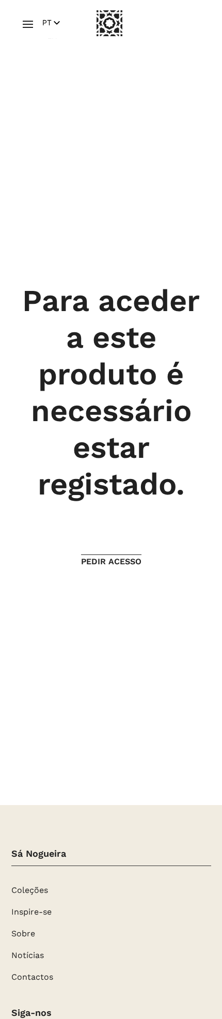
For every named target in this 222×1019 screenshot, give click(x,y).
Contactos (32, 978)
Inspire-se (31, 912)
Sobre (23, 934)
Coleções (29, 891)
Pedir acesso (111, 561)
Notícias (27, 956)
